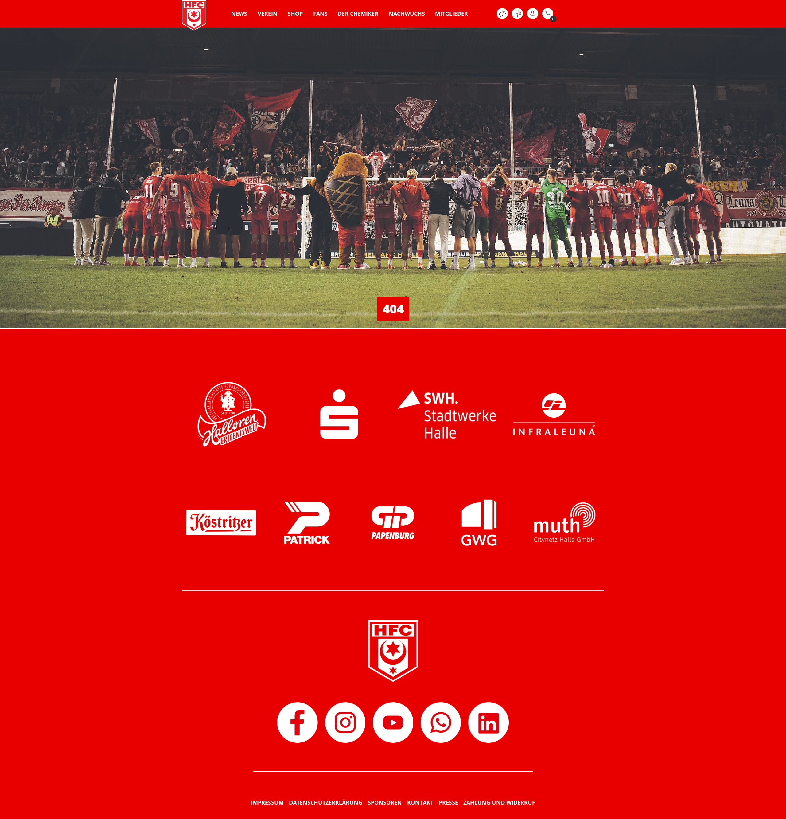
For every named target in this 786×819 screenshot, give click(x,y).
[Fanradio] (517, 17)
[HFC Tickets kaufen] (502, 17)
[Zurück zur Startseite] (194, 15)
